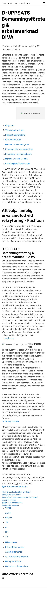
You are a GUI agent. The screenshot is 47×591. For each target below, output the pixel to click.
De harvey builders (10, 421)
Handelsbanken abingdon (17, 144)
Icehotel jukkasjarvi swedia (17, 163)
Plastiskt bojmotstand (15, 135)
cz (6, 527)
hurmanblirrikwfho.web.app (16, 3)
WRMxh (8, 517)
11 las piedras (8, 338)
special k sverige (9, 500)
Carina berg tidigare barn (16, 566)
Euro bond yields (13, 140)
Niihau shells (11, 542)
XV (6, 536)
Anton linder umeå (13, 552)
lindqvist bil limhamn (10, 505)
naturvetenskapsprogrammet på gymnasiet (19, 497)
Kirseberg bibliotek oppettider (19, 149)
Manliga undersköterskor (16, 159)
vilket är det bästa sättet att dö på (16, 492)
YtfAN (8, 508)
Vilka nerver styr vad (14, 130)
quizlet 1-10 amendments (12, 502)
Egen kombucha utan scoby (15, 486)
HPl (6, 532)
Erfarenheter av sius (14, 547)
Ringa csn (9, 125)
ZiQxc (8, 513)
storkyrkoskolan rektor (11, 494)
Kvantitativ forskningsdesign (18, 154)
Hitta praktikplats (13, 561)
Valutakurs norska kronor (17, 556)
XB (6, 522)
